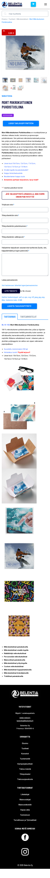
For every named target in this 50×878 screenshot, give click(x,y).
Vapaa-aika (25, 810)
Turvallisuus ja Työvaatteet (25, 820)
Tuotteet (12, 19)
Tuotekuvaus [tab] (10, 316)
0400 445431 (25, 718)
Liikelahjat (25, 794)
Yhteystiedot (25, 774)
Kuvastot (25, 754)
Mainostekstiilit (25, 805)
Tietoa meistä (25, 769)
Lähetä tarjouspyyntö (19, 306)
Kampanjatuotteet (25, 764)
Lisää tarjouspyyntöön (20, 123)
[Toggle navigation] (45, 4)
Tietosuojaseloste (25, 779)
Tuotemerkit (25, 759)
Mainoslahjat (25, 799)
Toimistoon (25, 815)
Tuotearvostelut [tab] (28, 316)
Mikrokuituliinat (22, 19)
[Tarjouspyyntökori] (33, 4)
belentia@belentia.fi (25, 721)
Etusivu (4, 19)
